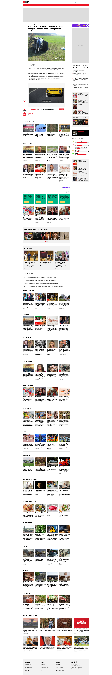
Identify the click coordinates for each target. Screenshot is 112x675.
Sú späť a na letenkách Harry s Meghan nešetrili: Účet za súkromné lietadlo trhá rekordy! (64, 351)
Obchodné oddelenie (59, 667)
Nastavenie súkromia (28, 667)
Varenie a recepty (29, 501)
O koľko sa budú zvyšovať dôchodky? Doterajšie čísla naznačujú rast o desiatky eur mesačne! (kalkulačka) (52, 423)
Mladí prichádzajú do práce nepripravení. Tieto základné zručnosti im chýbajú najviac (52, 492)
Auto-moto (27, 455)
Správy (25, 268)
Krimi (36, 138)
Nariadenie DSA (27, 671)
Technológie (27, 523)
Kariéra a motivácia (30, 479)
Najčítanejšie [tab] (76, 65)
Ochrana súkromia (28, 666)
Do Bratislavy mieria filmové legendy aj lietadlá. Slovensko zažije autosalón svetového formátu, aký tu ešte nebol (64, 469)
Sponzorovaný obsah (62, 540)
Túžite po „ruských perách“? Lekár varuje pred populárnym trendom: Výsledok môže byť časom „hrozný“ (40, 375)
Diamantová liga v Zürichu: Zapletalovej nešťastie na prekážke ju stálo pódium (28, 445)
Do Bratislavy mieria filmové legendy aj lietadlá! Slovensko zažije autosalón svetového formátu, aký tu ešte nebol (40, 218)
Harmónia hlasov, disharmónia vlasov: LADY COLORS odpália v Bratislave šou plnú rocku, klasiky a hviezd (52, 218)
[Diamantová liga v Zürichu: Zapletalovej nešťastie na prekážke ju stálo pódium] (28, 438)
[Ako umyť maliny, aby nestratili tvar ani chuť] (52, 508)
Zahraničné (31, 5)
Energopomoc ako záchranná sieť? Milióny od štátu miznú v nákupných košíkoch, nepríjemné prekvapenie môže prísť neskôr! (28, 423)
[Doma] (73, 150)
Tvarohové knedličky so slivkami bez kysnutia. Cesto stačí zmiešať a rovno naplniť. (40, 514)
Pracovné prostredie (50, 495)
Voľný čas (80, 5)
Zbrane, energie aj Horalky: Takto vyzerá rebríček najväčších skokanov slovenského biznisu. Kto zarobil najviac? (39, 423)
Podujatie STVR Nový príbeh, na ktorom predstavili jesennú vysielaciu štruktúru (29, 264)
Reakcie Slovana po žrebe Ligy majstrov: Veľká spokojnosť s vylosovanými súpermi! (64, 445)
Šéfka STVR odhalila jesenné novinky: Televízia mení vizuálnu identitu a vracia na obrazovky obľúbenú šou (52, 304)
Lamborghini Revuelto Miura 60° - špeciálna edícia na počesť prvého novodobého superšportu (40, 468)
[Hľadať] (88, 5)
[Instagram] (74, 662)
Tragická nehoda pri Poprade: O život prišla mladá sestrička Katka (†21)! (64, 134)
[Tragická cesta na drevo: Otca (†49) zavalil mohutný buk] (52, 128)
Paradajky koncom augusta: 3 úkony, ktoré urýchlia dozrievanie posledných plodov (40, 606)
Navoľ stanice (74, 156)
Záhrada (36, 609)
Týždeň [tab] (87, 65)
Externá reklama (43, 666)
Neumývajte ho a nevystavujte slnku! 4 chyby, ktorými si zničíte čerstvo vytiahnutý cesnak (52, 606)
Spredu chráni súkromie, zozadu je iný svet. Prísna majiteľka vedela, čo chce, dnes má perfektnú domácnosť (40, 584)
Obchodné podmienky (44, 667)
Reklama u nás (43, 664)
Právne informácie (28, 664)
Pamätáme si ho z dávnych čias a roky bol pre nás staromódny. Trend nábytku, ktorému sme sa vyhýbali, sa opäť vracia (64, 584)
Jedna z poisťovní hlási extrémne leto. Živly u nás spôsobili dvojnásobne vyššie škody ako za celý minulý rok (52, 560)
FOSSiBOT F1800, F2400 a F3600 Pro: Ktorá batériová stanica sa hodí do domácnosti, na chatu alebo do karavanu (64, 537)
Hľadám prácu (25, 495)
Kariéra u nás (27, 669)
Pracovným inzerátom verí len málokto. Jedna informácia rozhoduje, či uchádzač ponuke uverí (28, 492)
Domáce (25, 5)
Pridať (62, 109)
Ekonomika (57, 5)
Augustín (64, 2)
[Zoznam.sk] (74, 668)
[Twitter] (76, 662)
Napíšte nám (27, 670)
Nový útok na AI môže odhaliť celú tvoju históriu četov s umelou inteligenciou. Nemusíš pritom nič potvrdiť (40, 537)
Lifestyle (74, 5)
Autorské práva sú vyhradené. (76, 665)
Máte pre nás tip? (58, 671)
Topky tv (68, 5)
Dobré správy (28, 385)
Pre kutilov (27, 593)
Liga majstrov (37, 448)
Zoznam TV (28, 248)
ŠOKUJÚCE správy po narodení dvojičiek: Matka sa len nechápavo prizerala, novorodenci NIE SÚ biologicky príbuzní (52, 328)
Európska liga (49, 449)
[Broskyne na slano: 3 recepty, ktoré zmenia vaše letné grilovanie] (64, 508)
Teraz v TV (74, 138)
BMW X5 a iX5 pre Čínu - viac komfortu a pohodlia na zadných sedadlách (52, 468)
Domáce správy (28, 291)
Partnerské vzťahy (81, 131)
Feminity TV (57, 268)
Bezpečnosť (36, 540)
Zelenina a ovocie (62, 609)
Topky (34, 24)
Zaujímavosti (51, 5)
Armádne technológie (26, 540)
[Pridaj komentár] (24, 102)
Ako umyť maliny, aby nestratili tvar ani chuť (52, 513)
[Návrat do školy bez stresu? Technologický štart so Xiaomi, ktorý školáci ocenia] (64, 391)
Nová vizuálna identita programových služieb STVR (45, 263)
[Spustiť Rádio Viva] (80, 24)
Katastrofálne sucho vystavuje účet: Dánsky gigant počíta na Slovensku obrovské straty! (64, 423)
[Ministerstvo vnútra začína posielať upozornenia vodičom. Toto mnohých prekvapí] (28, 461)
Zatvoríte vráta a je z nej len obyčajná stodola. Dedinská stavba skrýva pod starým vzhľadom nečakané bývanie (52, 584)
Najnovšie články (28, 274)
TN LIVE (25, 547)
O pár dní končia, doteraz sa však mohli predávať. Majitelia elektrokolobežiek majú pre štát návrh (64, 560)
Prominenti (38, 5)
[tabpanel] (80, 79)
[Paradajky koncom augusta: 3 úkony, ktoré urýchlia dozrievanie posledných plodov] (40, 599)
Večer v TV (81, 138)
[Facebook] (72, 662)
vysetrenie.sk (49, 378)
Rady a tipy (49, 515)
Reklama (42, 662)
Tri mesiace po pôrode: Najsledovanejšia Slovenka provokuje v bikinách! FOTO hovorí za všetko (52, 352)
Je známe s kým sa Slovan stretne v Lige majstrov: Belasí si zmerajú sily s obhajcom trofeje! (40, 445)
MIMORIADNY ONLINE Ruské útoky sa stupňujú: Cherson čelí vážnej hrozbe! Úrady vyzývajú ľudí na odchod (28, 328)
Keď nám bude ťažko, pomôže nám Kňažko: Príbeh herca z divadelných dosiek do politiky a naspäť (43, 286)
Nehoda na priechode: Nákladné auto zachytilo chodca (28, 134)
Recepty (24, 609)
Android (48, 540)
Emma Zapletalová (25, 448)
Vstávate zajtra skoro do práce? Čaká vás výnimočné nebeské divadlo (40, 492)
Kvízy (63, 5)
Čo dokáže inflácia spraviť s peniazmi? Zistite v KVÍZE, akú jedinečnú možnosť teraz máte (28, 217)
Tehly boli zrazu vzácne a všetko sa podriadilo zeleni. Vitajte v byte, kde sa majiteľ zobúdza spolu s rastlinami (28, 584)
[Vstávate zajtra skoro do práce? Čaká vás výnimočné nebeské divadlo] (40, 485)
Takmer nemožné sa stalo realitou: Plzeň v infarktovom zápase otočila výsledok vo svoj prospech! (52, 445)
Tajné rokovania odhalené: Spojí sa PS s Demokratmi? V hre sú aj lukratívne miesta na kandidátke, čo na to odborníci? (28, 304)
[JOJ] (73, 144)
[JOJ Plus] (73, 153)
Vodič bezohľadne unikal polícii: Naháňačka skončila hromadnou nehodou (40, 134)
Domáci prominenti (25, 354)
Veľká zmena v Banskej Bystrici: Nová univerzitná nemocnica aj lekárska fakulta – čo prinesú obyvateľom (64, 304)
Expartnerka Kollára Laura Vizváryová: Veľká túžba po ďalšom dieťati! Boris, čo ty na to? (41, 283)
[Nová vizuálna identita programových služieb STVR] (47, 256)
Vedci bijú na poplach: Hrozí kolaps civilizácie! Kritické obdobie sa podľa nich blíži (40, 280)
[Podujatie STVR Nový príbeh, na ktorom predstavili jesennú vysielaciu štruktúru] (31, 256)
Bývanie (25, 570)
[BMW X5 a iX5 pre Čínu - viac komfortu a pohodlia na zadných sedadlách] (52, 461)
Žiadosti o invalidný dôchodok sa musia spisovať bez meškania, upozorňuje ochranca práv (64, 492)
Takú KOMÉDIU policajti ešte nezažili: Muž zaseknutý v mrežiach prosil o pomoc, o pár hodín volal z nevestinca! (64, 328)
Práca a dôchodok (62, 495)
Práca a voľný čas (37, 495)
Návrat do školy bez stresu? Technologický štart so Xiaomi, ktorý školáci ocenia (64, 398)
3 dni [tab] (82, 65)
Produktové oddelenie (59, 666)
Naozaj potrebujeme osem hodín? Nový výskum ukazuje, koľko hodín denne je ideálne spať (27, 560)
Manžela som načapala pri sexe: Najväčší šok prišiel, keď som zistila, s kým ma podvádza (83, 133)
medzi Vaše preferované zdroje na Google (42, 109)
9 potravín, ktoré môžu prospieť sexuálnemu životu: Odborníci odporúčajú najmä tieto (52, 374)
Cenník (42, 669)
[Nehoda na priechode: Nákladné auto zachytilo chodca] (28, 128)
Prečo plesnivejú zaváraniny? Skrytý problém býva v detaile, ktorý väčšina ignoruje (28, 606)
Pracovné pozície (27, 192)
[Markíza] (73, 141)
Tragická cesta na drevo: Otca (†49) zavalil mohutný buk (52, 134)
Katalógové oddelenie (59, 669)
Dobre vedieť (37, 222)
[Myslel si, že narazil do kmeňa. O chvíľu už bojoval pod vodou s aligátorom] (40, 553)
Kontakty (58, 662)
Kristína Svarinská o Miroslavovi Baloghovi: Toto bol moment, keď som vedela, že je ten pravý (62, 264)
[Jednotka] (73, 147)
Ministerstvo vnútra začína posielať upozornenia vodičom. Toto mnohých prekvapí (27, 468)
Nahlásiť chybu (30, 113)
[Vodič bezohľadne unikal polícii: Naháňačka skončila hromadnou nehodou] (40, 128)
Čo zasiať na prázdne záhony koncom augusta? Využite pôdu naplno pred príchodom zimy (64, 606)
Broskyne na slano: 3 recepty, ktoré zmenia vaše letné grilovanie (63, 514)
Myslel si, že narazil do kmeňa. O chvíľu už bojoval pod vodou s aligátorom (40, 559)
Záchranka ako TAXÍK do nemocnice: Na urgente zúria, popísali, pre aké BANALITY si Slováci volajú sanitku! (40, 304)
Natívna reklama (43, 671)
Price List (42, 670)
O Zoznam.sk (27, 662)
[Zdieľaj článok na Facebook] (24, 106)
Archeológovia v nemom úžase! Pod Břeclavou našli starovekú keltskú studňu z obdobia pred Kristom (64, 375)
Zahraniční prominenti (62, 354)
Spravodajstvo (58, 664)
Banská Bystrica (61, 308)
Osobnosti (36, 355)
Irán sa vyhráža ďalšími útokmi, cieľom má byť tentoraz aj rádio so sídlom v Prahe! (40, 277)
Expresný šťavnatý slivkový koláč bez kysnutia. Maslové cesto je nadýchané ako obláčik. (28, 514)
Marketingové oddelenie (60, 670)
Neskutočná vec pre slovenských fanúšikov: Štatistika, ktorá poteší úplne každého (64, 217)
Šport (44, 5)
